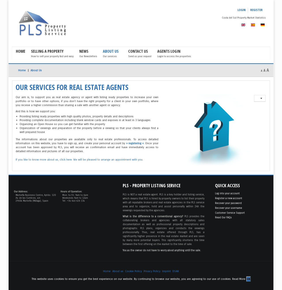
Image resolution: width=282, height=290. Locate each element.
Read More (238, 278)
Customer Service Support (230, 212)
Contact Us (138, 51)
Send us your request (140, 56)
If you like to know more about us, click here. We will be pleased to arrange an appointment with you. (79, 159)
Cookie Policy (133, 271)
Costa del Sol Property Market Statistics (244, 17)
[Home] (50, 23)
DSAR (176, 271)
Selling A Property (47, 51)
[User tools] (259, 98)
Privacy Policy (152, 271)
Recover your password (228, 203)
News (83, 51)
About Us (111, 51)
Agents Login (168, 51)
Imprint (166, 271)
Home (20, 51)
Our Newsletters (88, 56)
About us (117, 271)
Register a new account (228, 198)
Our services (110, 56)
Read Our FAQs (223, 217)
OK (248, 279)
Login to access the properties (174, 56)
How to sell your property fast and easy (52, 56)
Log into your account (227, 193)
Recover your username (228, 208)
